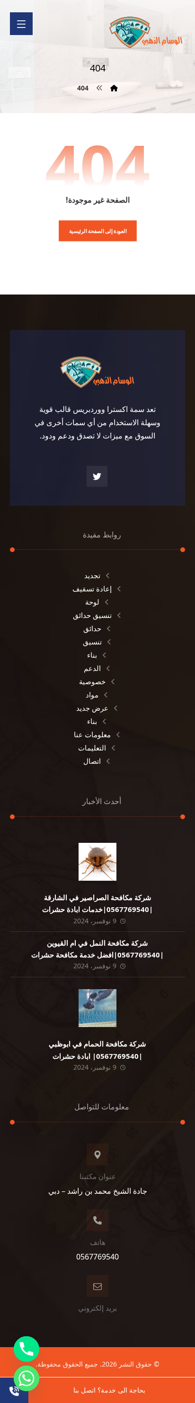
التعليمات (92, 747)
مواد (92, 694)
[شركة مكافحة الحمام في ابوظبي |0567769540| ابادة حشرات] (97, 1008)
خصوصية (92, 681)
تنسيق (92, 641)
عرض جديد (92, 708)
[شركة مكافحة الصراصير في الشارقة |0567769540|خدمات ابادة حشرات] (97, 862)
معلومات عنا (92, 734)
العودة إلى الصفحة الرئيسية (97, 230)
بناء (92, 655)
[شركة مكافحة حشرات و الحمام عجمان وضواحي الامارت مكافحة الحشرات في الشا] (146, 28)
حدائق (92, 628)
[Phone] (26, 1349)
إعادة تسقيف (92, 588)
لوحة (92, 602)
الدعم (92, 668)
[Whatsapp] (26, 1378)
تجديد (92, 575)
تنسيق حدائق (92, 615)
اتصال (92, 761)
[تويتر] (97, 476)
